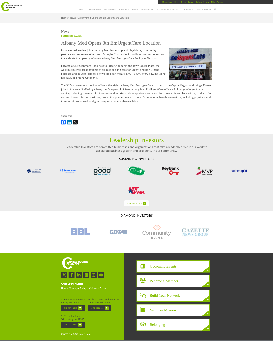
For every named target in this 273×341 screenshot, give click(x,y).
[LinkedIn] (69, 123)
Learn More (136, 203)
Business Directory (202, 2)
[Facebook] (63, 123)
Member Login (167, 2)
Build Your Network (143, 9)
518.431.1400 (72, 284)
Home (64, 17)
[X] (75, 123)
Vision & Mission (163, 310)
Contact (190, 2)
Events (183, 2)
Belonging (109, 9)
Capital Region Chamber (11, 6)
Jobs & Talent (204, 9)
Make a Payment (217, 2)
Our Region (187, 9)
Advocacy (124, 9)
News (176, 2)
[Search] (215, 9)
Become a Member (164, 281)
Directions (70, 308)
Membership (95, 9)
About (82, 9)
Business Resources (167, 9)
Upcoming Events (163, 266)
